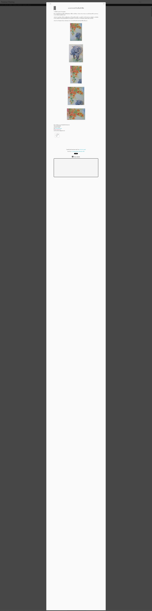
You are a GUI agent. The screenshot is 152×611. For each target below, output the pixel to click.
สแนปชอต (25, 4)
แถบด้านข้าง (19, 4)
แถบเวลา (29, 4)
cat (71, 151)
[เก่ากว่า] (50, 4)
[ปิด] (104, 4)
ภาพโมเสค (15, 4)
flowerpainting (75, 151)
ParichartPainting (58, 128)
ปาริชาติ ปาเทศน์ (82, 149)
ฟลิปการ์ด (6, 4)
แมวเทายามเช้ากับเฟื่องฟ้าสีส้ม (76, 8)
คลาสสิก (2, 4)
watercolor (81, 151)
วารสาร (10, 4)
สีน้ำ (84, 151)
